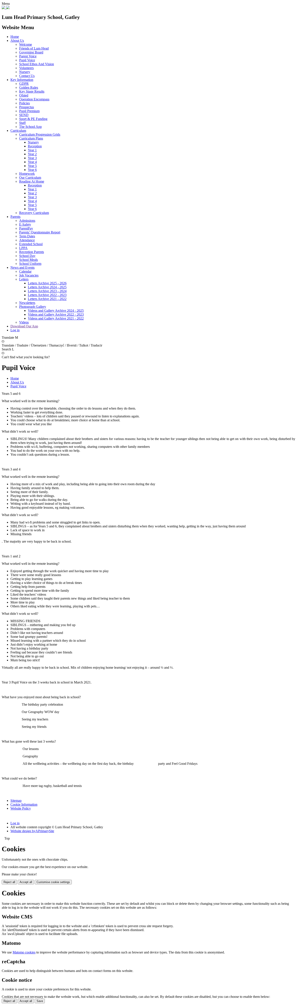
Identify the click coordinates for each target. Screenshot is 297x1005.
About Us (17, 40)
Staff (22, 123)
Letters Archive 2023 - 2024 (47, 291)
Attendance (27, 240)
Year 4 (32, 162)
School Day (27, 256)
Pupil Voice (27, 60)
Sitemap (16, 800)
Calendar (25, 271)
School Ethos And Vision (36, 64)
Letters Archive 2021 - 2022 (47, 299)
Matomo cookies (24, 952)
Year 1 (32, 150)
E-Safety (25, 224)
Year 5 (32, 166)
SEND (23, 115)
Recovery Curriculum (34, 213)
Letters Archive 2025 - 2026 (47, 283)
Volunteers (26, 68)
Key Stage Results (31, 91)
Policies (24, 103)
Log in (15, 330)
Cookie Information (23, 804)
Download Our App (24, 326)
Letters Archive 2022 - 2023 (47, 295)
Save (40, 1001)
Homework (27, 173)
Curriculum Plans (31, 138)
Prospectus (26, 107)
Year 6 (32, 170)
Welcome (25, 44)
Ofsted (23, 95)
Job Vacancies (28, 275)
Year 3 (32, 158)
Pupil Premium (29, 111)
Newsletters (27, 303)
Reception (35, 146)
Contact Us (27, 76)
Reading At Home (31, 181)
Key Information (21, 80)
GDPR (24, 83)
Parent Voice (28, 56)
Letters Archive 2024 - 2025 (47, 287)
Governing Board (31, 52)
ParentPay (26, 228)
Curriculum (18, 130)
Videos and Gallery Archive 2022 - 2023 (56, 314)
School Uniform (30, 263)
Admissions (27, 220)
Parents (15, 216)
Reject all (9, 882)
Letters (23, 279)
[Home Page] (6, 8)
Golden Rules (28, 87)
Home (14, 36)
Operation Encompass (34, 99)
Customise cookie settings (53, 882)
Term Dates (27, 236)
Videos (24, 322)
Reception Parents (31, 252)
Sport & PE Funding (33, 119)
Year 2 (32, 154)
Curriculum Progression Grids (39, 134)
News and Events (22, 267)
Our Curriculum (30, 177)
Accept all (26, 882)
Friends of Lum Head (34, 48)
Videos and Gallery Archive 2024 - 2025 (56, 310)
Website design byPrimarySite (32, 831)
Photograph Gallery (32, 306)
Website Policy (20, 808)
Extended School (31, 244)
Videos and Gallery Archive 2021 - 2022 (56, 318)
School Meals (28, 260)
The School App (30, 126)
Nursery (24, 72)
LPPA (23, 248)
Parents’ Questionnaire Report (39, 232)
